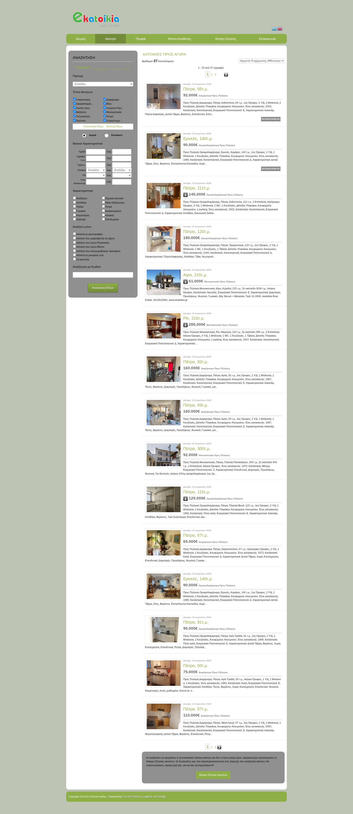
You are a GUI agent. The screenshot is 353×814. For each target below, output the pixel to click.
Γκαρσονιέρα (83, 99)
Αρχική (80, 38)
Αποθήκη (81, 202)
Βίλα (108, 103)
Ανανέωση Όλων (103, 287)
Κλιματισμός (83, 215)
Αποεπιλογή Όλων (93, 126)
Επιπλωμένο (112, 219)
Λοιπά (127, 69)
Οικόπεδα (116, 69)
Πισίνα (79, 206)
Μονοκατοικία (114, 112)
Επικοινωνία (267, 38)
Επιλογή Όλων (114, 126)
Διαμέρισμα (112, 99)
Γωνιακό (80, 211)
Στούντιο (81, 120)
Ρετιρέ (109, 116)
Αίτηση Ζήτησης (225, 38)
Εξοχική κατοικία (114, 198)
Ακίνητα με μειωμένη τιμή (90, 255)
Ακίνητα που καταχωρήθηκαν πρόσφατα (98, 251)
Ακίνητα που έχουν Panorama (92, 242)
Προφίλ (141, 38)
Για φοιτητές (82, 259)
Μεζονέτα (81, 112)
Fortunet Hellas (131, 796)
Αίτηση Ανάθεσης (179, 38)
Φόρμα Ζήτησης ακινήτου (213, 775)
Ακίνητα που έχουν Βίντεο (90, 246)
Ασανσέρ (81, 219)
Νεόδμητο (81, 198)
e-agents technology (154, 796)
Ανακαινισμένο (113, 211)
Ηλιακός (109, 215)
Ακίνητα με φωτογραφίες (89, 234)
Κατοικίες (83, 67)
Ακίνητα (110, 38)
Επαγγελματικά (101, 69)
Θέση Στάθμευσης (115, 202)
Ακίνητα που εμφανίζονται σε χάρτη (95, 238)
